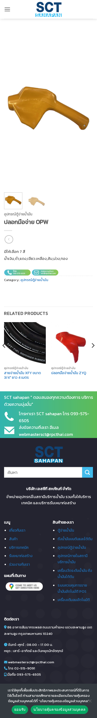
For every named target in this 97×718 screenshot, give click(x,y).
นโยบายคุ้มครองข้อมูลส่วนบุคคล (59, 709)
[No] (89, 702)
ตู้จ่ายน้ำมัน (66, 530)
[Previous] (13, 108)
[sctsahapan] (48, 9)
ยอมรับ (19, 709)
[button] (7, 9)
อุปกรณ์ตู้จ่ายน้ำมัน (18, 214)
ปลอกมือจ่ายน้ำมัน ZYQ (68, 373)
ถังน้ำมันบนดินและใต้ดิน (75, 539)
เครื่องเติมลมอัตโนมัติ (74, 599)
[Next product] (9, 239)
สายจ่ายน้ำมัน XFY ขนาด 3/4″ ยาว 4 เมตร (22, 375)
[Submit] (87, 472)
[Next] (84, 108)
